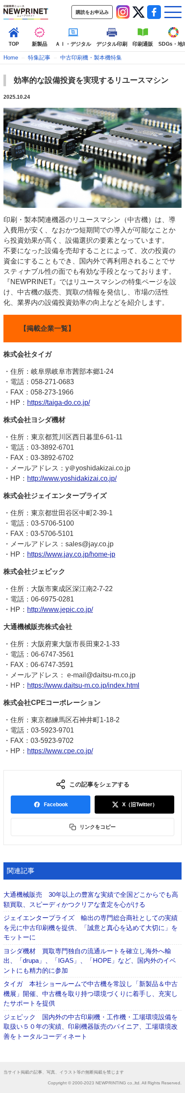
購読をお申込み (92, 12)
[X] (138, 12)
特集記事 (39, 57)
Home (10, 57)
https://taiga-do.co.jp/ (58, 402)
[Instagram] (123, 12)
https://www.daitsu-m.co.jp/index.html (83, 685)
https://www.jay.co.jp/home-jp (71, 554)
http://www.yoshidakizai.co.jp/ (72, 478)
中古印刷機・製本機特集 (91, 57)
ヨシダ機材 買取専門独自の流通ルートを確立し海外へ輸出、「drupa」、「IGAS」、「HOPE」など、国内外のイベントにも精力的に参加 (89, 960)
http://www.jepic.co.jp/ (60, 609)
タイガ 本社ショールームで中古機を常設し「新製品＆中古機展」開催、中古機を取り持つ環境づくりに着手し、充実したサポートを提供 (90, 993)
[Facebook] (154, 12)
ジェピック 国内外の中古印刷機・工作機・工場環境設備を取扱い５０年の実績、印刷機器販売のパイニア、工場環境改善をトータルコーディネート (90, 1026)
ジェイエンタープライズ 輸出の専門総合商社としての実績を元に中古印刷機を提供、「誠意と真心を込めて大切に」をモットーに (90, 927)
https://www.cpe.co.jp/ (60, 751)
